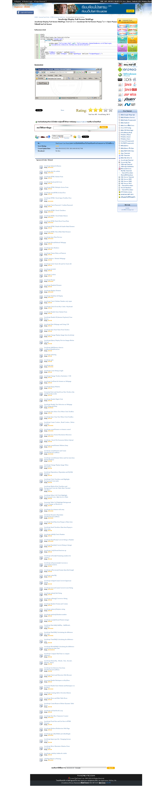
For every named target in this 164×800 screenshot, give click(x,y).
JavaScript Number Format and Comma (56, 604)
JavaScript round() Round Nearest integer (56, 620)
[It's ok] (100, 111)
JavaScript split (48, 360)
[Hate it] (90, 111)
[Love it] (110, 111)
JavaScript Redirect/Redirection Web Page (57, 728)
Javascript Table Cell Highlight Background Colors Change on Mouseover (57, 503)
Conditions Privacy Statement (71, 783)
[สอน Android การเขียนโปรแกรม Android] (127, 71)
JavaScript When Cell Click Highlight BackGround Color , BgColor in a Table (56, 496)
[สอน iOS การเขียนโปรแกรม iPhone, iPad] (127, 81)
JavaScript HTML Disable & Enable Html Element (59, 226)
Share (62, 110)
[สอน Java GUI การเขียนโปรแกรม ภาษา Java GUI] (127, 91)
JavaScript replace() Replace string (54, 609)
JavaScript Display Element (52, 290)
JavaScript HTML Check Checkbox (55, 210)
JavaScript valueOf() (50, 575)
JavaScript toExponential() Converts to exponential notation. (56, 563)
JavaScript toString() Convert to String (55, 598)
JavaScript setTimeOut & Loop (53, 710)
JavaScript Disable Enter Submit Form (55, 312)
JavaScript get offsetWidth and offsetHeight (57, 734)
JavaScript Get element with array (54, 509)
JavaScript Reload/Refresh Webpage (55, 242)
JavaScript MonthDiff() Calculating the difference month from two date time (59, 647)
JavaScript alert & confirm (52, 171)
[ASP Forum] (132, 27)
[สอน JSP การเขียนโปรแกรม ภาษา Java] (127, 96)
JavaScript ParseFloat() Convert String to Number (59, 540)
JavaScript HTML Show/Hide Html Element (57, 232)
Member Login (27, 1)
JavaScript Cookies (50, 274)
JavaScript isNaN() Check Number (54, 534)
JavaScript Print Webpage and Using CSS (56, 324)
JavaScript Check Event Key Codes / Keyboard (58, 306)
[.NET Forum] (122, 31)
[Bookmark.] (74, 138)
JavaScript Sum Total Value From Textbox (57, 330)
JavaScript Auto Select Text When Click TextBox (59, 411)
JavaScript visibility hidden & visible (55, 753)
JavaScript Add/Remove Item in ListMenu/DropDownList (53, 348)
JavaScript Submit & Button (52, 166)
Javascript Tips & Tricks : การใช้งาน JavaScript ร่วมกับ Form (52, 17)
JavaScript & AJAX (50, 269)
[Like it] (105, 111)
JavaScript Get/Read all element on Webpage (57, 381)
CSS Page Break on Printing (52, 759)
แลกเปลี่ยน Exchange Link (127, 209)
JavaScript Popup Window (52, 386)
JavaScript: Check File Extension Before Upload (58, 440)
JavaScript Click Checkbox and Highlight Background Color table (57, 480)
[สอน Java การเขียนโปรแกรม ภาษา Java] (127, 86)
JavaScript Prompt (49, 280)
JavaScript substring (50, 354)
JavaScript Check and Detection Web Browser (58, 675)
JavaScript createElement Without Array (56, 445)
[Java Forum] (122, 34)
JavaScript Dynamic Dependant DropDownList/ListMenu (53, 515)
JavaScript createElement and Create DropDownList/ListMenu (55, 451)
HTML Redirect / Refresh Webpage (54, 258)
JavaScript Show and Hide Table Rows (55, 698)
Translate (66, 138)
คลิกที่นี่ (108, 783)
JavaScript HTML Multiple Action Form (56, 187)
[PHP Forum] (122, 27)
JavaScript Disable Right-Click (53, 399)
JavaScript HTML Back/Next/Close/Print (56, 221)
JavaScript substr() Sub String (53, 593)
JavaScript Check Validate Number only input (58, 301)
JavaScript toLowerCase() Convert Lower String (58, 588)
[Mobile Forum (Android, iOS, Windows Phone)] (132, 31)
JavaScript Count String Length (53, 370)
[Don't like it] (95, 111)
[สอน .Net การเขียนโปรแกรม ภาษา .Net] (127, 106)
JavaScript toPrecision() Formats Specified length (59, 570)
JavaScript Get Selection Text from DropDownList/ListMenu (54, 669)
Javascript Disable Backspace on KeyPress (57, 680)
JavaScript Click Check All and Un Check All (58, 264)
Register (18, 1)
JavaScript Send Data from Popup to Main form (58, 522)
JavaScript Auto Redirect (51, 248)
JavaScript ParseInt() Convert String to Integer (58, 545)
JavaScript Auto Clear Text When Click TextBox (58, 417)
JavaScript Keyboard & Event (53, 182)
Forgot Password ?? (41, 1)
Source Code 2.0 (82, 122)
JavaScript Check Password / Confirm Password (58, 205)
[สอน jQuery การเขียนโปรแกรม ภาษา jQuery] (127, 101)
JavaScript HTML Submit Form (53, 176)
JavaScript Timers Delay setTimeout (55, 253)
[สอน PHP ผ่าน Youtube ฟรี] (127, 66)
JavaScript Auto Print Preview (53, 237)
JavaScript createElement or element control (57, 429)
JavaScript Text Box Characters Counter (56, 716)
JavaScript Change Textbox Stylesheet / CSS (57, 376)
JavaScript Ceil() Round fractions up (55, 550)
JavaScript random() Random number (55, 614)
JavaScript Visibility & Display (53, 296)
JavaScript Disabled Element (52, 285)
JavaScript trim (48, 365)
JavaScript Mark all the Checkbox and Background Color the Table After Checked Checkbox (57, 488)
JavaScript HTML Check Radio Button (56, 216)
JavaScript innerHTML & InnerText (55, 192)
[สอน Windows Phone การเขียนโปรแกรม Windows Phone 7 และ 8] (127, 76)
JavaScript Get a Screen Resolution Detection (58, 435)
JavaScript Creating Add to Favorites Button (57, 693)
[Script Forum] (132, 34)
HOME (36, 17)
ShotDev (127, 208)
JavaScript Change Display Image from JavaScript (59, 335)
